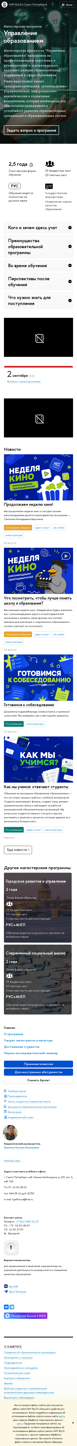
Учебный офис (12, 1160)
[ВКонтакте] (6, 1307)
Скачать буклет (38, 1080)
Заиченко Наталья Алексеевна (21, 1147)
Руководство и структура (18, 1357)
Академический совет (21, 1117)
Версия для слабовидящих (19, 1397)
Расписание (15, 1112)
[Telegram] (11, 1307)
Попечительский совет (17, 1373)
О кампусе (13, 1347)
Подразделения (13, 1362)
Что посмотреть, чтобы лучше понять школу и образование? (38, 600)
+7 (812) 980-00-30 (27, 1221)
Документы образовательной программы (32, 1107)
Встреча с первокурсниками (23, 381)
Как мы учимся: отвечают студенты (36, 786)
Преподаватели (17, 1096)
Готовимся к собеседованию (29, 704)
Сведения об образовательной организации (29, 1352)
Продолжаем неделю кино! (28, 504)
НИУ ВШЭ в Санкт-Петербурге (28, 4)
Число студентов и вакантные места (29, 1101)
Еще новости (17, 849)
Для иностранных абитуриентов (38, 1072)
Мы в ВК (13, 1286)
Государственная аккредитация (56, 195)
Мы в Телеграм (17, 1291)
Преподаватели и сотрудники (21, 1368)
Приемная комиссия (38, 1064)
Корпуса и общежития (17, 1378)
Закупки (8, 1383)
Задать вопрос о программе (31, 130)
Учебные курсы (17, 1091)
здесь (62, 1416)
